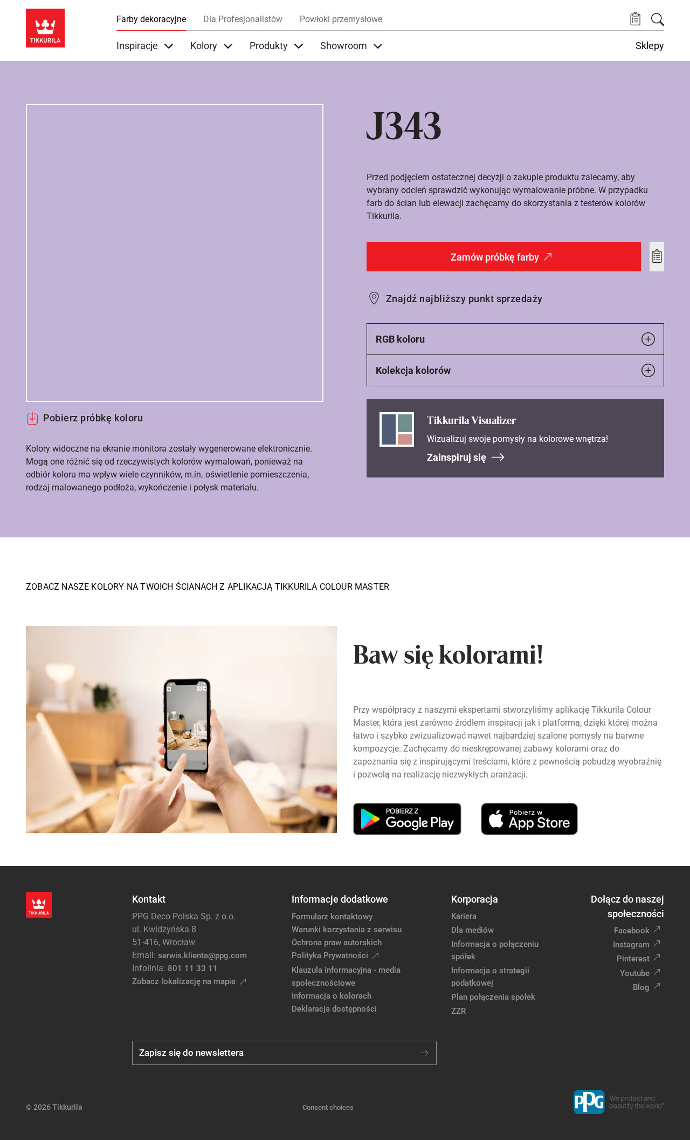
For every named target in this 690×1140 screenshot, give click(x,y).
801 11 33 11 (193, 968)
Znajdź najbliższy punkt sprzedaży (464, 298)
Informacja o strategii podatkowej (490, 977)
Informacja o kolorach (331, 996)
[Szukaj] (657, 19)
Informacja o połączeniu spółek (495, 950)
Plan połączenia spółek (493, 997)
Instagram (631, 945)
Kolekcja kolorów (413, 370)
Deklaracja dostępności (334, 1009)
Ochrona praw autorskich (337, 942)
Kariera (464, 916)
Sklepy (650, 45)
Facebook (632, 931)
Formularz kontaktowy (332, 916)
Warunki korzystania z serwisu (347, 929)
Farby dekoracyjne (151, 19)
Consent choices (328, 1107)
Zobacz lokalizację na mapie (184, 981)
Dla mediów (472, 930)
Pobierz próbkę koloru (93, 418)
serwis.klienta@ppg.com (202, 955)
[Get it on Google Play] (407, 819)
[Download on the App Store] (529, 819)
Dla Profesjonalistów (242, 19)
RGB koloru (400, 339)
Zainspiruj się (456, 457)
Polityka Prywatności (330, 955)
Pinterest (633, 959)
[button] (635, 19)
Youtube (635, 973)
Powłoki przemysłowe (341, 19)
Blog (641, 987)
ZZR (458, 1011)
